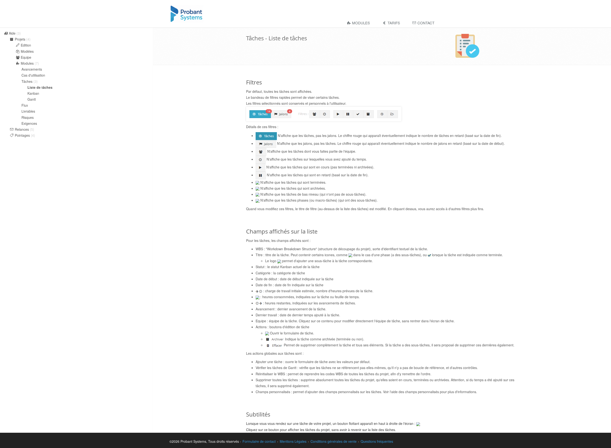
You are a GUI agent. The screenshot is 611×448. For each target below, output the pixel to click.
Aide (12, 33)
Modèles (27, 51)
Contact (425, 22)
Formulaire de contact (259, 441)
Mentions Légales (293, 441)
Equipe (25, 57)
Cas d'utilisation (33, 75)
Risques (27, 117)
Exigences (29, 123)
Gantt (31, 99)
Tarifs (393, 22)
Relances (22, 129)
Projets (20, 39)
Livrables (28, 111)
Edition (25, 45)
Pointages (22, 135)
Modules (360, 22)
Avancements (31, 69)
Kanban (33, 93)
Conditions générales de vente (334, 441)
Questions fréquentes (377, 441)
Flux (24, 105)
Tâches (27, 81)
